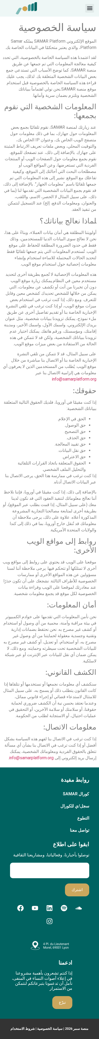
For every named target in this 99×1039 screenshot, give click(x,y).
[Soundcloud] (78, 908)
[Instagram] (49, 921)
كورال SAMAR (76, 793)
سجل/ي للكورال (74, 805)
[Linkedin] (49, 908)
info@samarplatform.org (74, 379)
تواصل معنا (79, 830)
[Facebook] (20, 908)
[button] (89, 8)
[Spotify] (64, 908)
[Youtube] (35, 908)
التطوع (83, 818)
